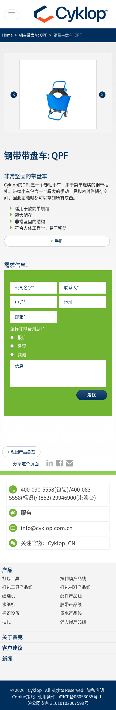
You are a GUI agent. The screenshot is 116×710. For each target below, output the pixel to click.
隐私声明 (95, 690)
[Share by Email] (69, 463)
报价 (22, 337)
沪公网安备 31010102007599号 (58, 703)
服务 (26, 512)
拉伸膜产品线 (73, 578)
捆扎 (6, 622)
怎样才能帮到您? (27, 329)
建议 (22, 346)
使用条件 (46, 697)
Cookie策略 (23, 697)
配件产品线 (71, 596)
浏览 (59, 94)
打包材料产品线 (75, 587)
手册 (59, 241)
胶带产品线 (71, 604)
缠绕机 (8, 596)
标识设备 (10, 613)
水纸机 (8, 604)
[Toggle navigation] (11, 14)
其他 (22, 355)
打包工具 (10, 578)
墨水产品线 (71, 613)
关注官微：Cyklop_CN (47, 543)
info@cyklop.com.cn (46, 528)
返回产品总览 (23, 452)
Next (102, 94)
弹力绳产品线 (73, 622)
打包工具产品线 (17, 587)
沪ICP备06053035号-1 (80, 697)
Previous (14, 94)
